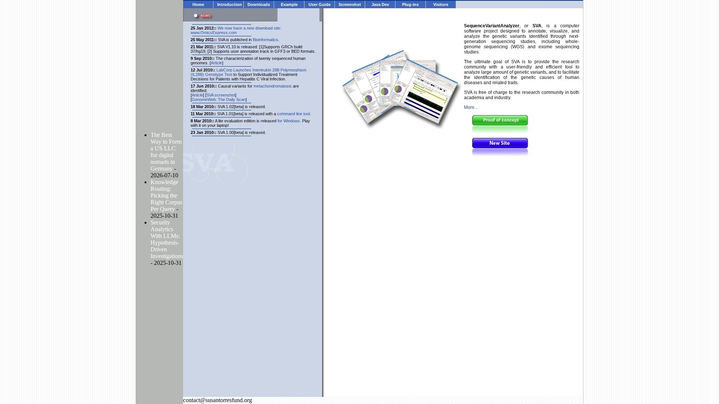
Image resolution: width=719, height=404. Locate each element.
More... (471, 107)
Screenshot (350, 4)
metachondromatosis (273, 86)
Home (198, 4)
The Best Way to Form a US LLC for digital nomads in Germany (166, 152)
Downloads (259, 4)
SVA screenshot (220, 95)
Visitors (440, 4)
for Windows (288, 121)
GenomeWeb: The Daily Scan (219, 99)
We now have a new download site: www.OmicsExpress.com (236, 30)
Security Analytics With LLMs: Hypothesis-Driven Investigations (167, 239)
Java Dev (380, 4)
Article (216, 63)
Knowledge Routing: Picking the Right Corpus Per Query (166, 195)
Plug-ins (410, 4)
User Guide (320, 4)
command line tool (293, 113)
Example (289, 4)
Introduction (229, 4)
